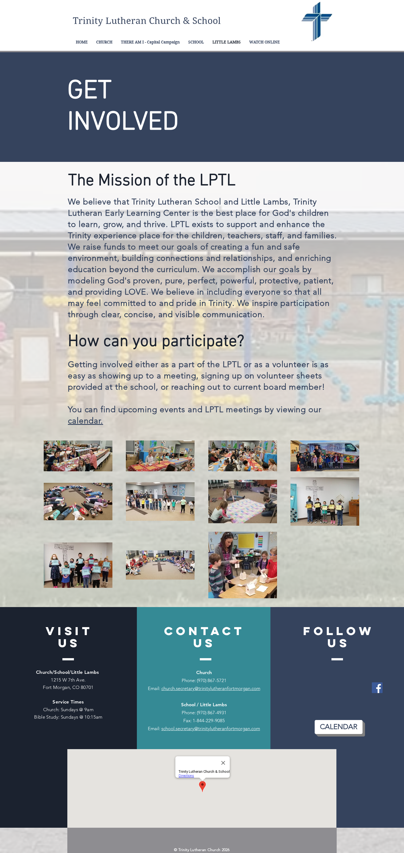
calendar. (85, 421)
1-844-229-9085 (209, 720)
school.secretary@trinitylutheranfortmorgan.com (210, 728)
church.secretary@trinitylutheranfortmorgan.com (210, 688)
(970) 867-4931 (211, 712)
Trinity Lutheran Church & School (147, 20)
